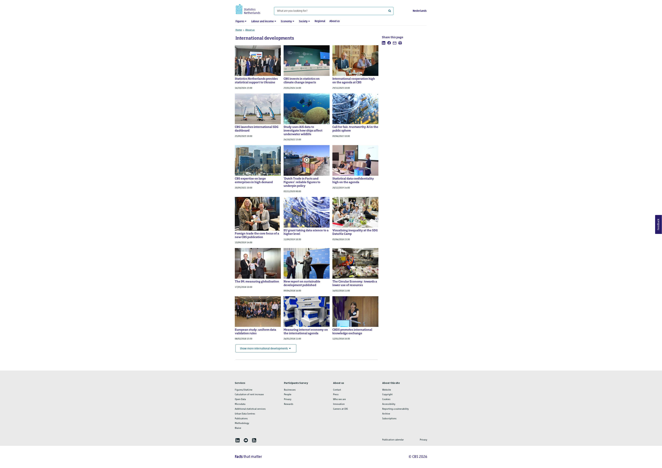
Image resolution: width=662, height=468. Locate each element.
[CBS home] (251, 8)
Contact (337, 390)
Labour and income (262, 21)
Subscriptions (389, 419)
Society (303, 21)
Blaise (238, 428)
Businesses (290, 390)
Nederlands (420, 11)
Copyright (387, 394)
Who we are (339, 399)
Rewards (288, 404)
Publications (241, 419)
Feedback (658, 224)
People (287, 394)
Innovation (339, 404)
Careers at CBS (340, 409)
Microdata (240, 404)
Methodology (242, 423)
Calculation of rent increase (249, 394)
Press (336, 394)
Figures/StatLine (243, 390)
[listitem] (384, 43)
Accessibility (388, 404)
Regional (320, 21)
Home (238, 30)
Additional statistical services (250, 409)
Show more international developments (264, 348)
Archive (386, 414)
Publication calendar (393, 440)
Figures (239, 21)
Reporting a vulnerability (395, 409)
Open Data (240, 399)
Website (386, 390)
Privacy (287, 399)
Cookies (386, 399)
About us (334, 21)
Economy (286, 21)
